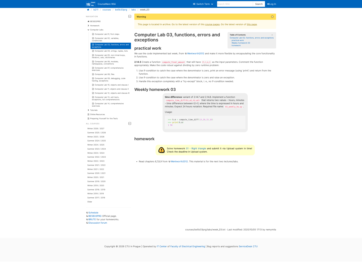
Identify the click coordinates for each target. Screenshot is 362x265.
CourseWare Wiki (107, 4)
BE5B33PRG (95, 21)
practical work (238, 40)
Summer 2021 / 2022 (96, 165)
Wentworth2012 (195, 53)
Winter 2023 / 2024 (95, 153)
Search (259, 4)
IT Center (162, 246)
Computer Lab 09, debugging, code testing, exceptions (108, 79)
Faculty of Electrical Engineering (187, 246)
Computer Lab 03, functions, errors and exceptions (110, 46)
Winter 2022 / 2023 (95, 161)
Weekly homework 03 (241, 43)
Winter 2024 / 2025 (95, 145)
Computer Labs (96, 30)
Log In (272, 4)
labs (133, 9)
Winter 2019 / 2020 (95, 185)
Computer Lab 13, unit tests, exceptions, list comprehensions (106, 98)
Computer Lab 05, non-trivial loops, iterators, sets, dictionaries (109, 56)
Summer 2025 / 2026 (96, 133)
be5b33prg (121, 9)
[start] (89, 9)
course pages (212, 24)
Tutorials (94, 110)
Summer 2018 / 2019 (96, 190)
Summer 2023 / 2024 (96, 149)
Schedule (93, 212)
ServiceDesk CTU (248, 246)
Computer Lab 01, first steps (107, 34)
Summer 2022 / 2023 (96, 157)
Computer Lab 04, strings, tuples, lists (111, 51)
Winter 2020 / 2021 (95, 177)
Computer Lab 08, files (104, 74)
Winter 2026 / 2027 (95, 128)
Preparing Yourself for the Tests (104, 118)
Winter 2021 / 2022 (95, 169)
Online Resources (97, 114)
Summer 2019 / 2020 (96, 181)
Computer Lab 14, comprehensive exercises (108, 104)
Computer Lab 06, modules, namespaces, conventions (105, 62)
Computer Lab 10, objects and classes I (112, 85)
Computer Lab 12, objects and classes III (112, 93)
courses (107, 9)
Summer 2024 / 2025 (96, 141)
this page (252, 24)
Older (89, 202)
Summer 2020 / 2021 (96, 173)
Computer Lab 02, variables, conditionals (105, 39)
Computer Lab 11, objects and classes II (112, 89)
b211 (95, 9)
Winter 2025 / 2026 (95, 137)
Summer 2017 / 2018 (96, 198)
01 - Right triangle (196, 148)
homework (236, 45)
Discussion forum (98, 222)
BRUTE (92, 219)
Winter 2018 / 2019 (95, 193)
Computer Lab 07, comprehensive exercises (108, 69)
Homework (94, 26)
